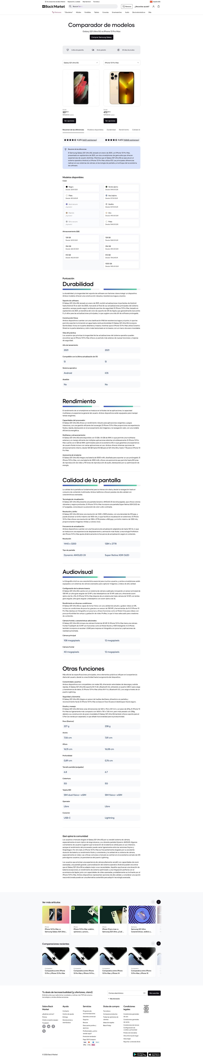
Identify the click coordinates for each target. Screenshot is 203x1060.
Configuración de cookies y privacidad (130, 1029)
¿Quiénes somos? (48, 1014)
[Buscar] (70, 6)
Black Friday (107, 1025)
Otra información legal (130, 1036)
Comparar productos (110, 1014)
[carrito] (158, 6)
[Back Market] (53, 6)
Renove (85, 1022)
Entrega (65, 1017)
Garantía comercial (89, 1016)
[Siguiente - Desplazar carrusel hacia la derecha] (158, 902)
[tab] (73, 130)
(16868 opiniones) (131, 140)
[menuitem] (78, 12)
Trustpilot (45, 1023)
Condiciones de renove (131, 1025)
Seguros (85, 1019)
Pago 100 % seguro (89, 1039)
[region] (101, 921)
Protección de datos (130, 1033)
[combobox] (81, 62)
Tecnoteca (106, 1011)
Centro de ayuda (68, 1014)
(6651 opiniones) (89, 140)
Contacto (66, 1011)
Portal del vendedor (89, 1036)
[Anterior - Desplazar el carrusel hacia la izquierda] (153, 902)
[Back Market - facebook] (53, 1026)
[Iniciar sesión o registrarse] (153, 6)
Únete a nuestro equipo (50, 1020)
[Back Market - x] (44, 1031)
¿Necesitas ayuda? (142, 6)
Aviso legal (126, 1039)
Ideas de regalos (108, 1022)
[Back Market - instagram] (44, 1026)
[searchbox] (94, 6)
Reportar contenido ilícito (131, 1042)
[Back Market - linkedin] (48, 1026)
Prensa (44, 1017)
